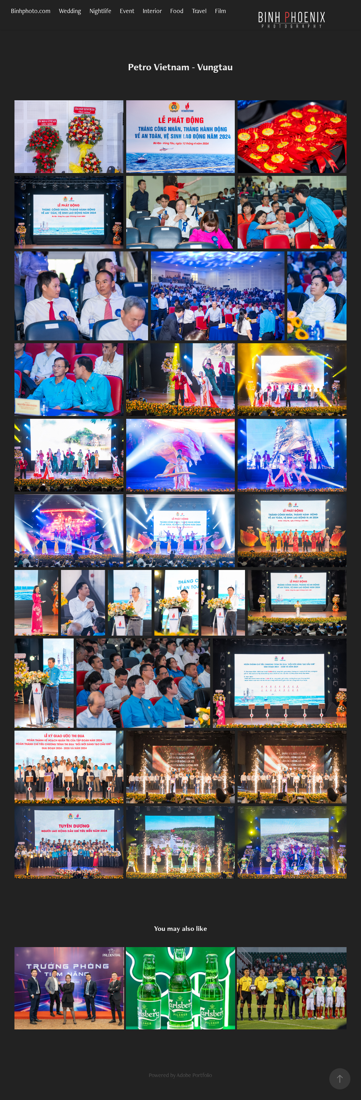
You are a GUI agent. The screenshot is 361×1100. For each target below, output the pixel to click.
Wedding (70, 11)
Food (176, 11)
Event (127, 11)
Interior (152, 11)
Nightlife (100, 11)
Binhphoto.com (30, 11)
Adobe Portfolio (194, 1075)
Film (220, 11)
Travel (199, 11)
